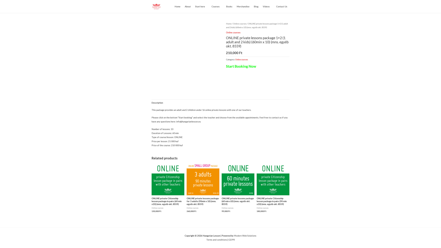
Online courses (239, 24)
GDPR (232, 239)
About (188, 6)
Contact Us (281, 6)
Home (177, 6)
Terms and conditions (216, 239)
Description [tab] (157, 102)
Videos (266, 6)
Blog (256, 6)
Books (229, 6)
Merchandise (243, 6)
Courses (216, 6)
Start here (200, 6)
